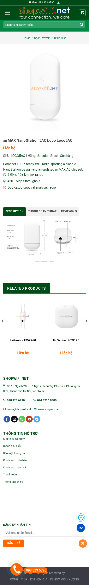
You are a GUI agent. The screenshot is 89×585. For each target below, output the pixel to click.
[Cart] (82, 13)
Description (14, 211)
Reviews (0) (69, 211)
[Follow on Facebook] (7, 419)
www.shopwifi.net (49, 409)
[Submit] (81, 24)
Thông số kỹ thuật (42, 211)
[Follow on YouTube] (29, 419)
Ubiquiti (42, 156)
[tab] (14, 211)
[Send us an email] (14, 419)
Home (26, 38)
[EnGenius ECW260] (22, 316)
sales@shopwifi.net (19, 409)
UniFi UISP (60, 38)
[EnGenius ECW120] (66, 316)
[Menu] (7, 12)
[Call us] (21, 419)
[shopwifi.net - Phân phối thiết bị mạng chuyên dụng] (44, 13)
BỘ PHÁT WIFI (42, 38)
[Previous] (3, 329)
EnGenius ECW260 (23, 340)
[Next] (86, 329)
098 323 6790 (16, 400)
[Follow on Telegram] (36, 419)
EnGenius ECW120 (66, 340)
